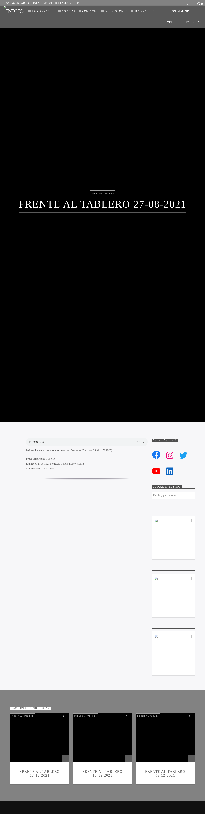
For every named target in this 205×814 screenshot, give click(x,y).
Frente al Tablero (102, 209)
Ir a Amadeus (144, 11)
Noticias (68, 11)
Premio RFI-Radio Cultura (62, 3)
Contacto (90, 11)
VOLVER (89, 520)
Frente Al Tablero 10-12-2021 (102, 808)
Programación (43, 11)
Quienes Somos (116, 11)
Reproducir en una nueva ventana (52, 485)
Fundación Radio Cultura (22, 3)
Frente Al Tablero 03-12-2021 (165, 808)
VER (169, 22)
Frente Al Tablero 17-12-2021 (40, 808)
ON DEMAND (180, 11)
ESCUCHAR (193, 22)
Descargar (76, 485)
